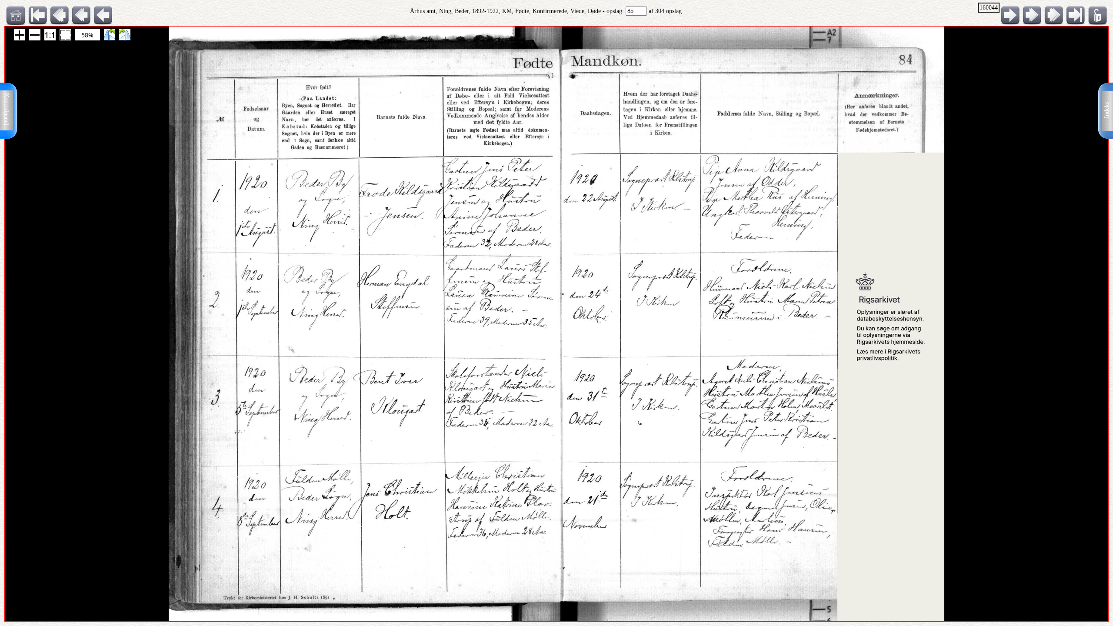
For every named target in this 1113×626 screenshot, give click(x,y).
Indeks (1106, 110)
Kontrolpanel (6, 109)
